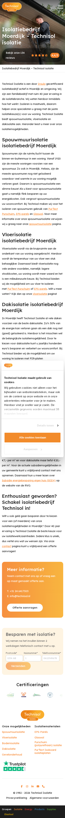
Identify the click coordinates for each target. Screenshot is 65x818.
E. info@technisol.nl (18, 596)
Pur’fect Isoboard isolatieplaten (45, 751)
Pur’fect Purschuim (18, 288)
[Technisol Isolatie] (32, 715)
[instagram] (27, 786)
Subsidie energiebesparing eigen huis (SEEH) (29, 480)
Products (39, 809)
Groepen (6, 809)
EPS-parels (22, 214)
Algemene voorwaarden (44, 797)
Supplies (51, 809)
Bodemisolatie (10, 743)
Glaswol (38, 214)
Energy (28, 809)
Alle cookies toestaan (32, 437)
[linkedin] (32, 786)
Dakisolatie (9, 748)
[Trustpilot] (32, 765)
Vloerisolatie (9, 737)
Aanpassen (30, 449)
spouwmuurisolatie (40, 224)
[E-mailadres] (38, 786)
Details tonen (45, 425)
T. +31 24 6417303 (18, 591)
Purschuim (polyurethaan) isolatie (48, 744)
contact (6, 546)
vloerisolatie (40, 293)
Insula (42, 84)
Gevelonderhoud (12, 754)
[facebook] (21, 786)
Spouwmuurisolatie (13, 732)
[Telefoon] (43, 786)
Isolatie (18, 809)
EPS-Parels (41, 732)
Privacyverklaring (16, 797)
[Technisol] (12, 7)
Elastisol (9, 814)
